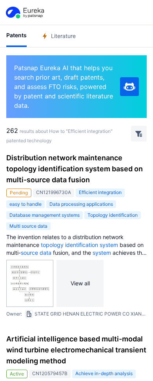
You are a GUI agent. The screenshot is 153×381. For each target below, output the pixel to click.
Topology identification (112, 215)
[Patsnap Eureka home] (24, 12)
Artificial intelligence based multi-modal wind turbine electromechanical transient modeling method (76, 350)
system (109, 244)
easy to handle (25, 204)
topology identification (69, 244)
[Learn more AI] (129, 86)
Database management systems (44, 215)
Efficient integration (100, 192)
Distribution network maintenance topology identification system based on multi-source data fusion (74, 169)
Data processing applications (81, 204)
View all (80, 283)
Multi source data (28, 226)
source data (36, 252)
